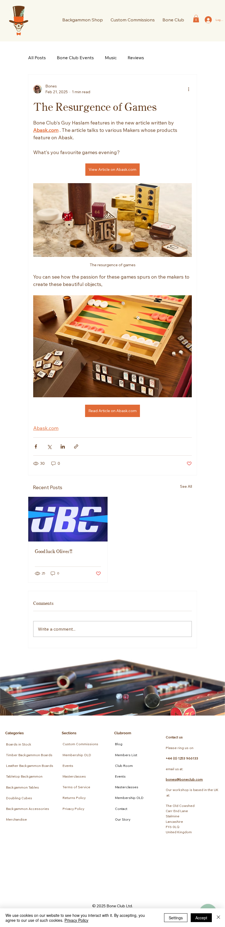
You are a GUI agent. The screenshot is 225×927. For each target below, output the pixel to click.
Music (111, 57)
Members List (126, 755)
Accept (201, 917)
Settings (176, 917)
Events (68, 766)
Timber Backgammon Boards (29, 755)
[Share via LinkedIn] (62, 446)
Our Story (122, 819)
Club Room (124, 766)
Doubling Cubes (19, 798)
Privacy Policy (73, 809)
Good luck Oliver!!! (53, 551)
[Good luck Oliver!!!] (68, 519)
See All (186, 486)
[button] (173, 19)
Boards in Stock (18, 744)
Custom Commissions (80, 744)
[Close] (218, 918)
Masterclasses (74, 776)
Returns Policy (74, 798)
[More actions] (188, 89)
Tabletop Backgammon (24, 776)
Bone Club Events (75, 57)
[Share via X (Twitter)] (49, 446)
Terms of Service (76, 787)
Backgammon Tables (22, 787)
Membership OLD (77, 755)
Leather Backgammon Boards (29, 766)
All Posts (37, 57)
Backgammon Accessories (27, 809)
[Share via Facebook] (35, 446)
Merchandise (16, 819)
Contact (121, 809)
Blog (118, 744)
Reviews (136, 57)
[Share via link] (76, 446)
